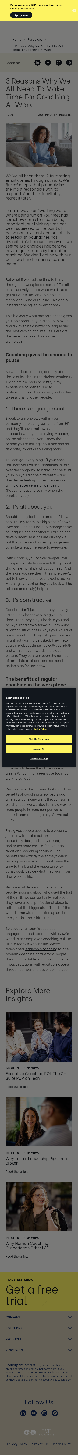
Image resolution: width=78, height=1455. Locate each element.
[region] (39, 727)
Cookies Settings (39, 758)
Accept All (39, 748)
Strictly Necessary (39, 739)
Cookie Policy (40, 728)
